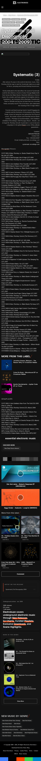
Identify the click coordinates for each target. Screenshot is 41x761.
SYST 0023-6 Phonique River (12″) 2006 (14, 225)
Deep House (12, 15)
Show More (20, 701)
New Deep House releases (11, 448)
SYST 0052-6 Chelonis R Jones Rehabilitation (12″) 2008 (19, 331)
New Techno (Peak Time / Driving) (11, 720)
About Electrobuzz (8, 750)
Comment (20, 574)
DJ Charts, (8, 620)
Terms (30, 750)
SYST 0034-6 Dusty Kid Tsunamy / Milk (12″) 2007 (17, 266)
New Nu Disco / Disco (19, 735)
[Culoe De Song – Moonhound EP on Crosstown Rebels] (6, 377)
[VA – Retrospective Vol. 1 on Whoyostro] (9, 667)
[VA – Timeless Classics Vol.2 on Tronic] (10, 525)
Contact (36, 750)
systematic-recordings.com (31, 144)
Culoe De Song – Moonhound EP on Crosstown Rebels (25, 373)
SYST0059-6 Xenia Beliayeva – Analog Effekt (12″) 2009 (18, 351)
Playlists (28, 620)
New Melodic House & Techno (10, 729)
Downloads (20, 623)
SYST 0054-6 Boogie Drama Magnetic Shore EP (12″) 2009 (19, 336)
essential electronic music (20, 438)
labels (6, 609)
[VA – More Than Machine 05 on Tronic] (30, 525)
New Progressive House (31, 732)
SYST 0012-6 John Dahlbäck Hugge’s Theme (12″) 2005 (19, 187)
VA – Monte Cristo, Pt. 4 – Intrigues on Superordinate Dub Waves (26, 688)
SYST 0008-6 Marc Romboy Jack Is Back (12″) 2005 (18, 174)
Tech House (20, 22)
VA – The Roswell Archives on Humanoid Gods (25, 652)
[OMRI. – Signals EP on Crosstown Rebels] (30, 551)
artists (6, 607)
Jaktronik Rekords (34, 134)
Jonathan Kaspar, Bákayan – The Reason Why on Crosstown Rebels (25, 361)
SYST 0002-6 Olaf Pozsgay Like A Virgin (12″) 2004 (17, 157)
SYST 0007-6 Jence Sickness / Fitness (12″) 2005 (17, 172)
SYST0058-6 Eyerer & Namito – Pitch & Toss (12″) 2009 (18, 348)
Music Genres (23, 753)
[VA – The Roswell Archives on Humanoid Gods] (9, 656)
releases (7, 605)
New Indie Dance (6, 732)
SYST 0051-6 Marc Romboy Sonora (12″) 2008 (16, 329)
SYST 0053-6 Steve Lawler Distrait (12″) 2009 (15, 334)
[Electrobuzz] (20, 2)
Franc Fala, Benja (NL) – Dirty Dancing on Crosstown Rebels (10, 563)
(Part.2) (9, 405)
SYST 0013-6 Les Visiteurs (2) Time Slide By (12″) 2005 (18, 189)
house (34, 93)
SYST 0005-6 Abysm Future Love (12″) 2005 (15, 166)
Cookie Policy (24, 750)
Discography (15, 19)
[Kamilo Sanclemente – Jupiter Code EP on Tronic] (6, 388)
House (23, 19)
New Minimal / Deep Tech (27, 729)
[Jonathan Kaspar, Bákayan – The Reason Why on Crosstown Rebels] (6, 365)
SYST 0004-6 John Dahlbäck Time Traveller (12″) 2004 (18, 164)
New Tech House (27, 720)
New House (17, 723)
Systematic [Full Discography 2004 (27, 15)
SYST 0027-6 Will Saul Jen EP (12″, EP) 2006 (15, 240)
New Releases (19, 617)
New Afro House (6, 735)
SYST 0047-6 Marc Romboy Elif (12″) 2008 (14, 314)
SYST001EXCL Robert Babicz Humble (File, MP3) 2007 (18, 433)
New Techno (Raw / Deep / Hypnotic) (11, 726)
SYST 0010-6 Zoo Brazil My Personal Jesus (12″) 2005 (18, 181)
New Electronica (18, 732)
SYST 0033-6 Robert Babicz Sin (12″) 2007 (14, 263)
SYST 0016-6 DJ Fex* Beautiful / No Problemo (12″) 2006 (19, 200)
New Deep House (7, 723)
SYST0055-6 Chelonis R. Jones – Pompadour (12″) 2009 (19, 338)
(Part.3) (23, 414)
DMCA (16, 753)
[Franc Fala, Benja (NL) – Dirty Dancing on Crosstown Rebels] (10, 551)
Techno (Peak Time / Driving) (11, 25)
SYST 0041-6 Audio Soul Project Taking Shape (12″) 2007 (19, 293)
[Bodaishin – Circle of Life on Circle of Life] (9, 644)
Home (5, 15)
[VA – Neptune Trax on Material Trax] (9, 679)
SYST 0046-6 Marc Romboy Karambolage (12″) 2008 (18, 312)
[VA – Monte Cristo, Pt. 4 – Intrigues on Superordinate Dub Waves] (9, 691)
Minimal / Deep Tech (8, 22)
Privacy (16, 750)
